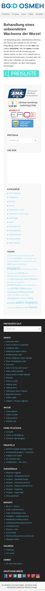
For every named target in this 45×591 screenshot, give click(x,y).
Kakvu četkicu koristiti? (14, 371)
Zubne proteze (14, 239)
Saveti (11, 222)
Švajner (35, 587)
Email (19, 576)
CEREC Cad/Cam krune (15, 509)
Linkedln (24, 576)
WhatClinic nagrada (13, 472)
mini (8, 279)
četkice (33, 307)
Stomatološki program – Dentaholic (20, 452)
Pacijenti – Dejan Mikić (15, 492)
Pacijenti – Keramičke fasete (17, 479)
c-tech (24, 258)
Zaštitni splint (11, 397)
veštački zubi (11, 295)
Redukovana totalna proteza (17, 519)
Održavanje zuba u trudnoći (16, 391)
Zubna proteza (11, 418)
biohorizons (17, 255)
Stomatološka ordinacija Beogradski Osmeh (22, 6)
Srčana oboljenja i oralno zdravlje (19, 358)
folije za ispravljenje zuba (28, 261)
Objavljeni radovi (12, 539)
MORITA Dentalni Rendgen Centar (19, 449)
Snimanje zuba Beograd (15, 438)
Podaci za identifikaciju (15, 435)
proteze (28, 288)
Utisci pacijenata (12, 496)
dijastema (10, 261)
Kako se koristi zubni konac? (17, 368)
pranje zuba (18, 288)
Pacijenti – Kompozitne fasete (17, 476)
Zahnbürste (25, 295)
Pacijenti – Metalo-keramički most (19, 486)
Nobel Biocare (11, 282)
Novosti (12, 201)
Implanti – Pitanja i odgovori (17, 401)
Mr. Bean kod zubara (14, 563)
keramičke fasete (12, 273)
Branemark (10, 258)
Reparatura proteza (13, 394)
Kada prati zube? (12, 341)
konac (22, 272)
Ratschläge (13, 218)
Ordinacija (10, 550)
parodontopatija (26, 285)
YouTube (10, 576)
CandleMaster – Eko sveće (16, 462)
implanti (13, 268)
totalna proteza (25, 291)
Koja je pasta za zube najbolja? (18, 374)
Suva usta (10, 364)
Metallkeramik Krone (28, 276)
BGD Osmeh (19, 585)
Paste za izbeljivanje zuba (16, 361)
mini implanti (31, 279)
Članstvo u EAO (12, 529)
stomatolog (12, 292)
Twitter (15, 576)
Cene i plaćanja (15, 193)
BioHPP (23, 255)
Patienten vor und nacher (19, 214)
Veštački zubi (11, 421)
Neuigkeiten (13, 197)
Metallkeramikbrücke (14, 276)
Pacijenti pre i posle (16, 210)
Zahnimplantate (15, 234)
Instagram (38, 576)
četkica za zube (21, 307)
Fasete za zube (12, 381)
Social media (11, 532)
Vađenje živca (11, 387)
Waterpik (9, 378)
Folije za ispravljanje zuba (16, 513)
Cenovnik (9, 432)
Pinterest (29, 576)
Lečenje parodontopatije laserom (19, 523)
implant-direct (22, 264)
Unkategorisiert (15, 230)
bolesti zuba (30, 255)
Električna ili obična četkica (16, 351)
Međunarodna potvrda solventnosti (19, 536)
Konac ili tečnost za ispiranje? (17, 345)
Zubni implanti (14, 243)
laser (26, 273)
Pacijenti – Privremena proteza (18, 482)
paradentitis (20, 282)
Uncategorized (14, 226)
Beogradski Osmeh (14, 587)
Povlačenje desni (12, 526)
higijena (14, 264)
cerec (34, 258)
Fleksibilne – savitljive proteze (17, 516)
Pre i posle (10, 553)
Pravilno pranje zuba (14, 354)
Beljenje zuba (11, 384)
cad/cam (29, 258)
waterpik (18, 295)
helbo (9, 264)
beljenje (9, 255)
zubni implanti (26, 302)
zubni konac (11, 308)
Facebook (6, 576)
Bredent (18, 258)
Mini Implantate (17, 279)
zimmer (23, 298)
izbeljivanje (33, 269)
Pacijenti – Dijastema (14, 489)
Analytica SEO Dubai (14, 455)
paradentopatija (13, 285)
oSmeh (12, 205)
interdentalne (25, 269)
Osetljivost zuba (12, 348)
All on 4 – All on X (12, 506)
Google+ (33, 576)
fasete (16, 261)
